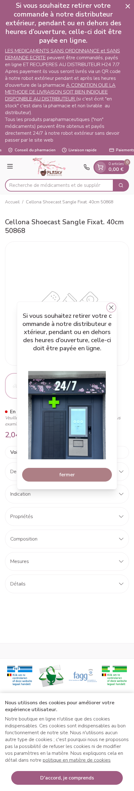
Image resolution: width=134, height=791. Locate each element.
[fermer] (111, 307)
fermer (67, 474)
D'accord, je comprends (67, 777)
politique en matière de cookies (77, 760)
